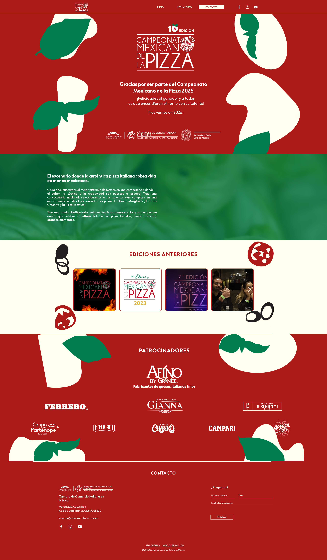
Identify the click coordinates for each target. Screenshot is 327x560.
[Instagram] (247, 7)
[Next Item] (249, 289)
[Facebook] (239, 7)
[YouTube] (256, 7)
